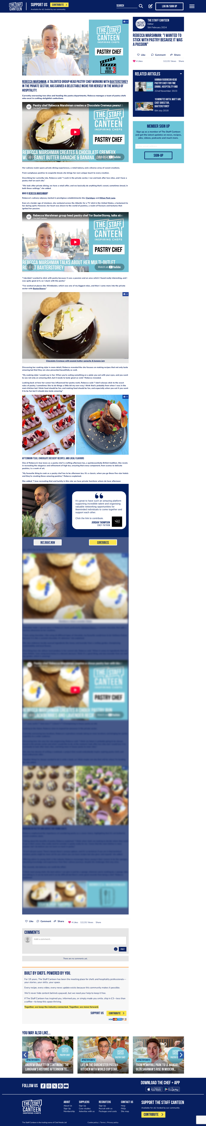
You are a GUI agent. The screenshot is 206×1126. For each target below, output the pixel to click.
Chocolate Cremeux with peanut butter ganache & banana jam (75, 361)
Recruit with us (105, 1108)
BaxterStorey (119, 82)
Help (123, 1105)
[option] (47, 1055)
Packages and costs (108, 1111)
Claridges (90, 198)
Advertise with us (87, 1111)
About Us (68, 1105)
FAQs (123, 1108)
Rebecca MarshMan (34, 82)
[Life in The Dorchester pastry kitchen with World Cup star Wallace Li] (103, 1055)
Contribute (103, 542)
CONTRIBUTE (58, 5)
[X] (54, 1086)
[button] (158, 74)
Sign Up (67, 1108)
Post (123, 949)
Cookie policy (93, 1122)
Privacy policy (112, 1122)
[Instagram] (48, 1086)
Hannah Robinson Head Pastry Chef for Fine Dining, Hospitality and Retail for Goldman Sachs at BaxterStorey (168, 86)
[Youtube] (66, 1086)
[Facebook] (43, 1086)
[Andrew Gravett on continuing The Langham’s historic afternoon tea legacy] (47, 1055)
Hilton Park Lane (107, 198)
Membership (69, 1111)
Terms (102, 1122)
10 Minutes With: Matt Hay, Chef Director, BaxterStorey (168, 103)
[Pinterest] (60, 1086)
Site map (125, 1111)
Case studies (85, 1108)
